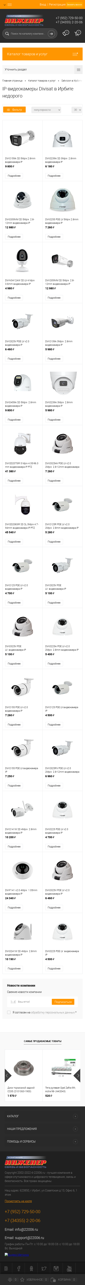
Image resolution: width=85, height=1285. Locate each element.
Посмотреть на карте (18, 1201)
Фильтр (17, 109)
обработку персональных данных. (53, 1012)
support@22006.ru (29, 1238)
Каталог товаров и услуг (27, 54)
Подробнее (14, 175)
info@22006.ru (26, 1229)
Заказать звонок (74, 5)
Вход (43, 4)
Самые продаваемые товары (42, 1041)
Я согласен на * (44, 1012)
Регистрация (57, 4)
